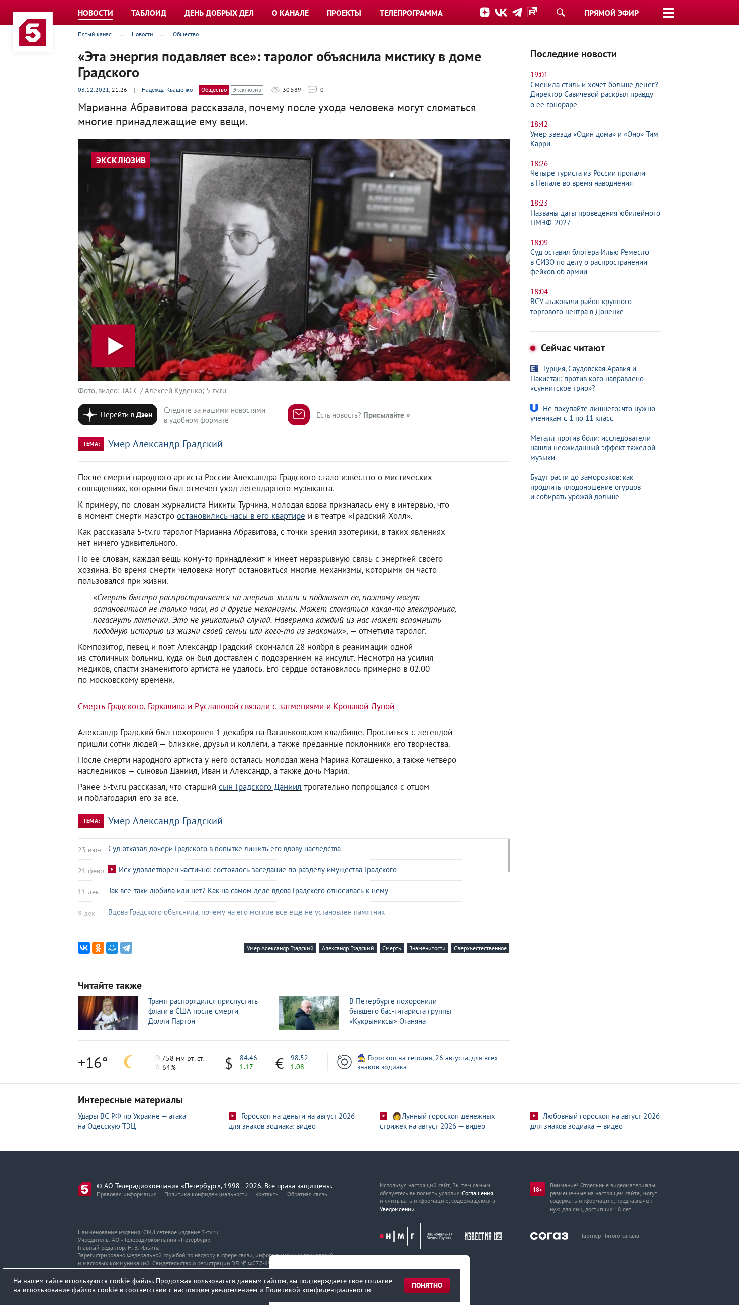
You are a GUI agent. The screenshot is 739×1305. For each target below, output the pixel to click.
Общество (214, 89)
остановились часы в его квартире (241, 515)
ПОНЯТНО (427, 1285)
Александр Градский (348, 948)
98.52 (299, 1057)
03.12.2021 (93, 89)
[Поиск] (561, 12)
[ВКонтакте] (84, 948)
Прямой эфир (611, 13)
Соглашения (477, 1193)
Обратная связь (307, 1194)
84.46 (248, 1057)
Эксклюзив (247, 89)
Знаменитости (427, 948)
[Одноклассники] (98, 948)
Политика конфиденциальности (206, 1194)
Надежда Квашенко (167, 89)
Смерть (391, 948)
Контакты (267, 1194)
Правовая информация (127, 1194)
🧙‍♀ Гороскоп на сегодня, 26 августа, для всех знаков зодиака (427, 1062)
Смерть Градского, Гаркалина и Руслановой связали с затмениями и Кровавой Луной (236, 706)
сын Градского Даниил (260, 786)
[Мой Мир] (112, 948)
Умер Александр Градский (165, 443)
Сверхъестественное (480, 948)
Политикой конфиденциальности (318, 1289)
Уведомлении (397, 1209)
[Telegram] (126, 948)
